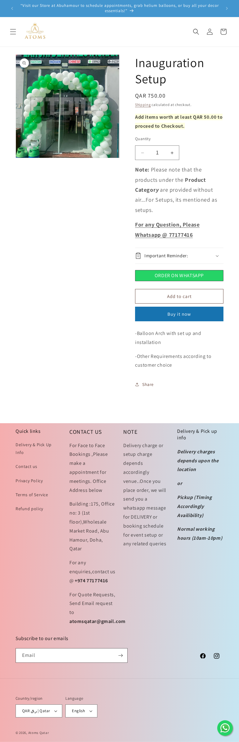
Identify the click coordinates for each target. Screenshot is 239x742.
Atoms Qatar (38, 733)
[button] (13, 32)
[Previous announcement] (12, 8)
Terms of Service (32, 494)
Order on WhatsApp (179, 275)
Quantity (143, 138)
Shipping (143, 104)
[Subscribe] (120, 655)
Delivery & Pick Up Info (34, 448)
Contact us (26, 466)
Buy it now (179, 314)
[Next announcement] (227, 8)
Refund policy (29, 508)
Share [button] (148, 384)
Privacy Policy (29, 480)
